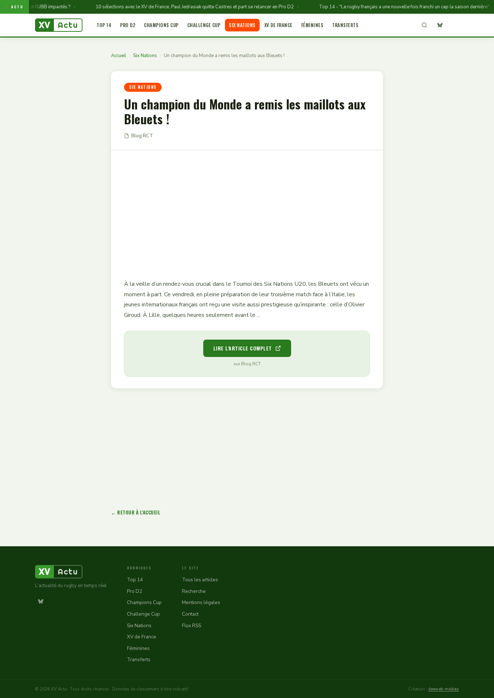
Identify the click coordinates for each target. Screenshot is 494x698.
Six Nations (242, 25)
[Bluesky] (439, 25)
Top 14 (104, 25)
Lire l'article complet (242, 348)
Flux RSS (191, 625)
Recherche (194, 591)
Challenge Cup (204, 25)
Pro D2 (127, 25)
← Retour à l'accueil (135, 512)
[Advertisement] (247, 209)
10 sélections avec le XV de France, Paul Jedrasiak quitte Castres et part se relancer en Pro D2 (187, 7)
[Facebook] (453, 25)
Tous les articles (200, 579)
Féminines (312, 25)
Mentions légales (201, 602)
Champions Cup (161, 25)
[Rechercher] (424, 25)
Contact (190, 614)
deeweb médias (443, 689)
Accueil (118, 55)
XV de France (278, 25)
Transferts (345, 25)
